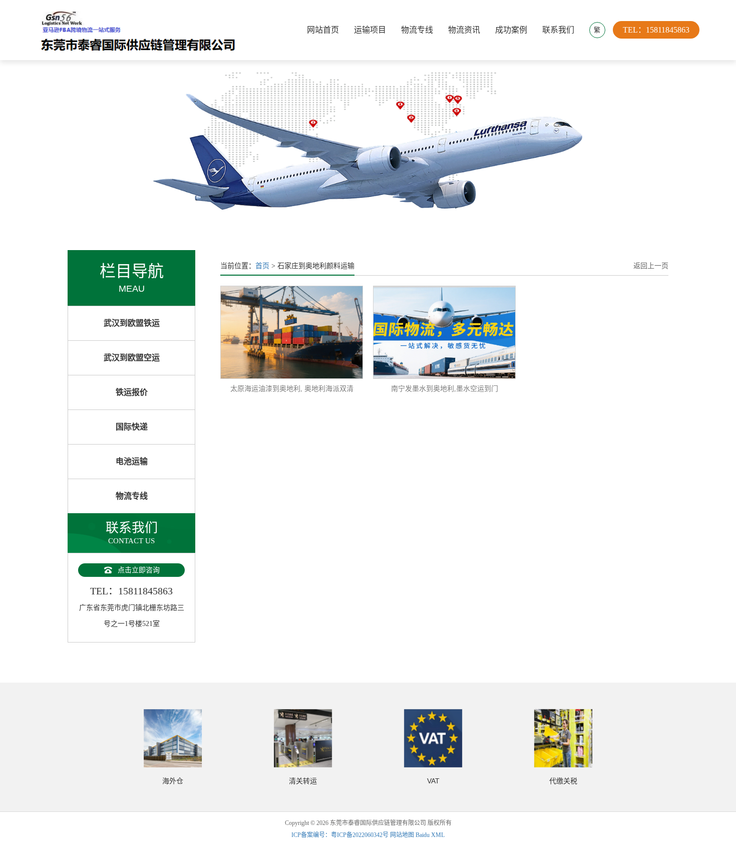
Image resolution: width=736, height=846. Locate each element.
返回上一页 (650, 266)
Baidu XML (430, 834)
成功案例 (511, 30)
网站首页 (323, 30)
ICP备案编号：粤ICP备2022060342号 (340, 834)
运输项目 (370, 30)
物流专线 (417, 30)
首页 (262, 266)
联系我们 (558, 30)
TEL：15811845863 (656, 30)
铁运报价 (132, 392)
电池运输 (132, 461)
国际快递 (132, 426)
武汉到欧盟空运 (132, 357)
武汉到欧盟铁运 (132, 323)
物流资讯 (464, 30)
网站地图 (402, 834)
